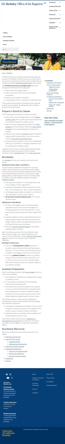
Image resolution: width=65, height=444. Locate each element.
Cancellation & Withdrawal (13, 349)
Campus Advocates (9, 402)
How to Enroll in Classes (12, 339)
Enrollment (49, 81)
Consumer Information (35, 384)
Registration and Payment (23, 83)
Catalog (5, 32)
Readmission (9, 358)
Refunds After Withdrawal (16, 354)
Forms (5, 44)
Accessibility (49, 381)
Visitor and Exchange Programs (14, 346)
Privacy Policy (50, 378)
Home (3, 73)
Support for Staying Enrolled (17, 356)
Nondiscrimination (51, 385)
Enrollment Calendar (8, 180)
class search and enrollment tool (22, 139)
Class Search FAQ (34, 153)
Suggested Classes (14, 342)
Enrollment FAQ (19, 153)
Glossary (8, 361)
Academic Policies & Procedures (38, 379)
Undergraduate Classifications (18, 344)
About (34, 374)
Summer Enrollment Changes (21, 227)
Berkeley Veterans (9, 413)
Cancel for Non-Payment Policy (18, 351)
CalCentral (25, 134)
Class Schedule (7, 36)
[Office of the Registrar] (22, 7)
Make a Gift (49, 374)
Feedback (35, 393)
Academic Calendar (8, 40)
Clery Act (34, 389)
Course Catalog (29, 272)
